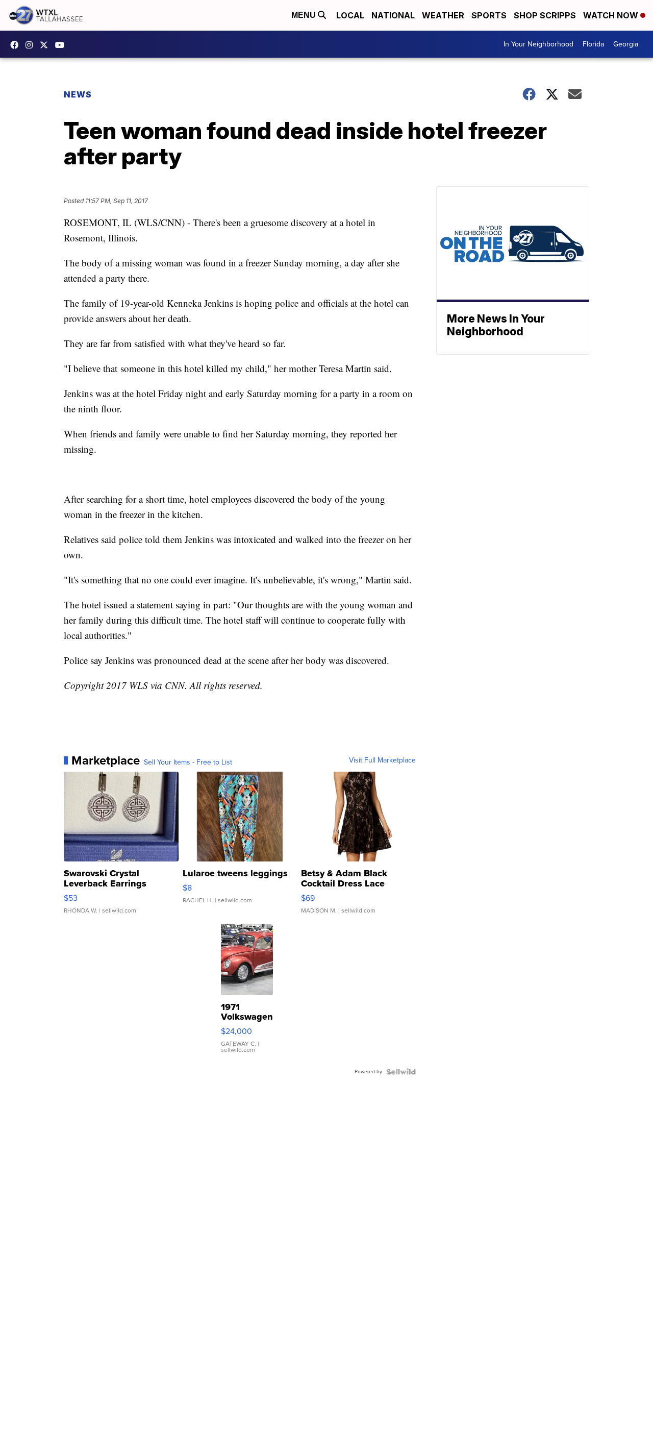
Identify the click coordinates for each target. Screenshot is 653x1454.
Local (350, 15)
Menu (304, 15)
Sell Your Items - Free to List (188, 762)
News (78, 94)
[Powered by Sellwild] (401, 1071)
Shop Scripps (545, 15)
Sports (489, 15)
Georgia (625, 44)
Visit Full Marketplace (382, 760)
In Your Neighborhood (538, 44)
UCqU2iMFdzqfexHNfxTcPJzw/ (62, 45)
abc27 (46, 45)
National (393, 15)
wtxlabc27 (32, 45)
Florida (593, 44)
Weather (443, 15)
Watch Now (611, 15)
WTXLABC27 (16, 45)
